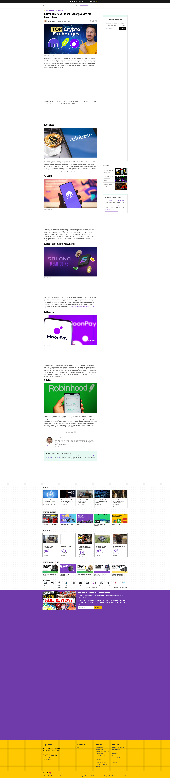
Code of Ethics (99, 760)
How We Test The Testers (111, 211)
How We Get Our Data (101, 749)
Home (47, 10)
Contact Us (98, 766)
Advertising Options (79, 747)
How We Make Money (101, 755)
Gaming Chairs (66, 586)
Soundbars (52, 585)
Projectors (109, 585)
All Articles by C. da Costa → (66, 447)
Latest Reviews (116, 749)
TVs (45, 585)
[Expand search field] (126, 6)
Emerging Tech (52, 10)
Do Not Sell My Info (101, 762)
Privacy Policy (90, 776)
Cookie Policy (102, 776)
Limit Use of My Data (101, 764)
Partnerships (99, 758)
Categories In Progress (118, 747)
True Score (58, 457)
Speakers (73, 585)
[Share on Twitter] (87, 21)
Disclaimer (113, 776)
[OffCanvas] (43, 6)
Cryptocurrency (59, 10)
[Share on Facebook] (93, 21)
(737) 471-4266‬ (46, 757)
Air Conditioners (124, 586)
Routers (101, 585)
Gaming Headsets (94, 586)
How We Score (108, 209)
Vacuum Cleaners (116, 586)
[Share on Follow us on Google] (96, 21)
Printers (80, 585)
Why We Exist (99, 747)
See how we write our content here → (68, 459)
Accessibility (78, 776)
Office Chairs (59, 586)
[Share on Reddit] (90, 21)
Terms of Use (123, 776)
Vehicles (114, 762)
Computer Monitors (87, 586)
